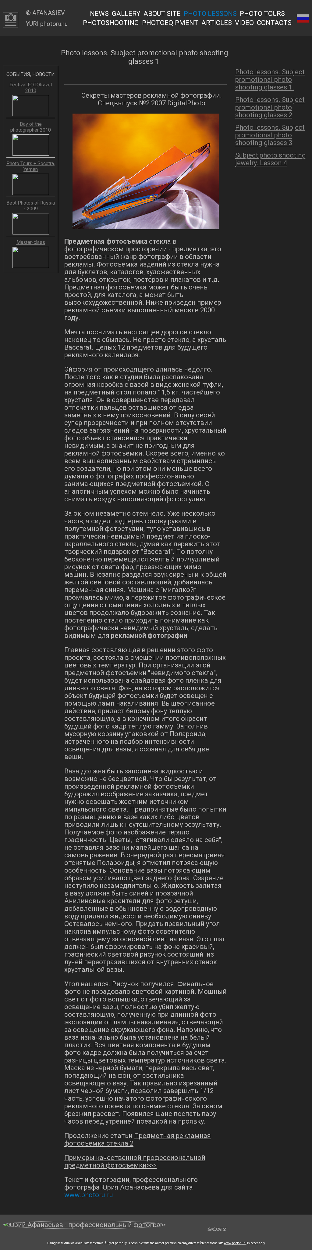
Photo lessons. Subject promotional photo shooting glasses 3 (270, 135)
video (244, 23)
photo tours (262, 13)
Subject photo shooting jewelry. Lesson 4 (270, 159)
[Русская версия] (303, 18)
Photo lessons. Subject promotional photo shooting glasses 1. (270, 79)
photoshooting (111, 23)
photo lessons (210, 13)
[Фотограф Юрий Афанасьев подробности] (84, 1228)
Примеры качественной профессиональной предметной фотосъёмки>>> (134, 1161)
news (99, 13)
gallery (126, 13)
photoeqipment (170, 23)
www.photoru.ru (235, 1243)
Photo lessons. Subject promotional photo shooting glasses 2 (270, 107)
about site (162, 13)
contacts (274, 23)
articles (216, 23)
